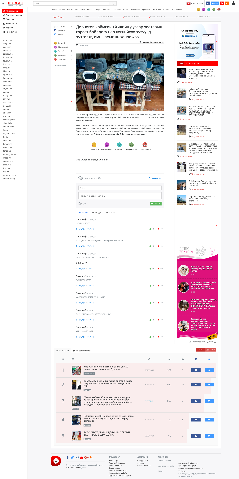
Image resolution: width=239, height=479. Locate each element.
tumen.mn (7, 144)
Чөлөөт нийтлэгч (144, 465)
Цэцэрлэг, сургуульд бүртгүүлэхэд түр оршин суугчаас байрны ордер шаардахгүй (200, 129)
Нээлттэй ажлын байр (118, 473)
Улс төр (62, 9)
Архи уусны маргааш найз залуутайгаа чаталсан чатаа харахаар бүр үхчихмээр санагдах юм (203, 285)
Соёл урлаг (106, 9)
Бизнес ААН (11, 23)
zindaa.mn (8, 54)
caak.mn (7, 47)
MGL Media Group (73, 468)
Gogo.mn (7, 43)
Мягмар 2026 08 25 (132, 16)
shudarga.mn (9, 119)
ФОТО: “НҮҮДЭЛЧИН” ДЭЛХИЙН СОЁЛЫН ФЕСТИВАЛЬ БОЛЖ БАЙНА (107, 433)
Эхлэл (54, 9)
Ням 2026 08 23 (181, 16)
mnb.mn (7, 68)
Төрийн (9, 27)
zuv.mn (6, 99)
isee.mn (6, 130)
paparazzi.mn (9, 175)
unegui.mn (8, 161)
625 (216, 3)
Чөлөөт (126, 9)
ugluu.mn (7, 106)
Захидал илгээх (185, 333)
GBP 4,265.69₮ (197, 3)
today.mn (7, 95)
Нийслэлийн (11, 32)
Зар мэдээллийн (13, 15)
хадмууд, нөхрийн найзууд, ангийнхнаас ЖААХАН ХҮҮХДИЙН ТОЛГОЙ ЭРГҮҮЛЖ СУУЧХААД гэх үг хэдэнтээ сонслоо (204, 303)
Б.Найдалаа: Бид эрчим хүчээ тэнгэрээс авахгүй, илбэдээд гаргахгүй (203, 183)
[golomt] (197, 41)
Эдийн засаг (80, 9)
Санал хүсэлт (114, 468)
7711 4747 (182, 461)
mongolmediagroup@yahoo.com (190, 468)
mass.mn (7, 158)
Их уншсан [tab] (63, 350)
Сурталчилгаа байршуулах (120, 475)
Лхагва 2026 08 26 (106, 16)
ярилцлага (146, 9)
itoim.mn (7, 140)
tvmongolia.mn (9, 154)
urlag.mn (7, 109)
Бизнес (90, 9)
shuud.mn (7, 81)
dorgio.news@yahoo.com (188, 463)
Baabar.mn (8, 57)
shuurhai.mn (8, 123)
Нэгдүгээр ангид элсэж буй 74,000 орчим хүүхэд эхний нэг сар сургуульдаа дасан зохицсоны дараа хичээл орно (203, 166)
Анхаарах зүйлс (155, 178)
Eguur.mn (7, 74)
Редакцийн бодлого (117, 463)
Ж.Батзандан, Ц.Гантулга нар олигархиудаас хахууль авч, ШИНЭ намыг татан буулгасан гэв (108, 383)
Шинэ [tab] (180, 63)
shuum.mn (7, 147)
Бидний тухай (114, 460)
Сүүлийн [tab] (84, 212)
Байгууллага (142, 460)
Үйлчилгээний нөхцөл (118, 470)
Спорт (97, 9)
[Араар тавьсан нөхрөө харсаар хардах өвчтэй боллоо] (183, 270)
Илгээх (156, 203)
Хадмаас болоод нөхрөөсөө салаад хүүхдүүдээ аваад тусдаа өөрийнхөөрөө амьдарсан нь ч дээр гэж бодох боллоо (203, 324)
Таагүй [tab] (111, 212)
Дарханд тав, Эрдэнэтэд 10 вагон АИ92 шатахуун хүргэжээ (202, 198)
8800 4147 (182, 466)
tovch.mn (7, 61)
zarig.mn (7, 92)
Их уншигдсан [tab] (192, 63)
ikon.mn (6, 64)
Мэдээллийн (11, 11)
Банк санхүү (11, 19)
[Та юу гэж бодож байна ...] (120, 196)
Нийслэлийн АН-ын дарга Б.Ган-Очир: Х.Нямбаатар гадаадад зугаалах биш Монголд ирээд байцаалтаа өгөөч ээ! (202, 73)
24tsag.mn (8, 78)
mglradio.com (9, 133)
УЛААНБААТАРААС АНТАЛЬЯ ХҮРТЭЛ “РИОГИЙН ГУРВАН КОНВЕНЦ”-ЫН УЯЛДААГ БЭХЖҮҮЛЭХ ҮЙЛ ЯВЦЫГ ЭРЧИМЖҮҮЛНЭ (202, 110)
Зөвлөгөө (117, 9)
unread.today (9, 178)
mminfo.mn (8, 102)
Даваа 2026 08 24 (157, 16)
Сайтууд (140, 463)
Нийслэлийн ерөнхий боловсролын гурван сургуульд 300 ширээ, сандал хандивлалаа (203, 92)
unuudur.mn (8, 126)
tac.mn (6, 171)
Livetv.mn (7, 71)
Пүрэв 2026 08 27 (81, 16)
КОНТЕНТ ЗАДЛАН (161, 9)
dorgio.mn (7, 40)
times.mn (7, 151)
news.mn (7, 50)
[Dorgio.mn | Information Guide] (56, 461)
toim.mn (6, 168)
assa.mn (7, 165)
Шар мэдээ (135, 9)
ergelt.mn (7, 88)
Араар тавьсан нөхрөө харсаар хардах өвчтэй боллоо (202, 268)
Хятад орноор (176, 9)
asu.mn (6, 116)
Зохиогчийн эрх (115, 465)
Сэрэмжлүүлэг (157, 42)
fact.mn (6, 137)
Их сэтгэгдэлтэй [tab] (83, 350)
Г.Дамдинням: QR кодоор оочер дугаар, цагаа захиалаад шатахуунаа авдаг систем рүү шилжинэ (109, 418)
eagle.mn (7, 85)
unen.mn (7, 113)
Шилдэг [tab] (98, 212)
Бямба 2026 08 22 (204, 16)
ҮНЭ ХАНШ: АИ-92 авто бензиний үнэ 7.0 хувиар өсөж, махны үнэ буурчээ (106, 368)
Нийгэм (70, 9)
